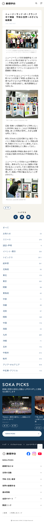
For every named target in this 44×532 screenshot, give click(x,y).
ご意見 (4, 513)
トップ (4, 444)
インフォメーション (16, 444)
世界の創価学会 (8, 486)
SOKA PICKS (10, 433)
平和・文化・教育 (8, 479)
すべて (6, 228)
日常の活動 (7, 473)
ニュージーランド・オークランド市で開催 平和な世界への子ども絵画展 (32, 444)
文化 (7, 425)
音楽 (15, 425)
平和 (8, 207)
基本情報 (6, 492)
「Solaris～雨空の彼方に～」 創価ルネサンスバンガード (16, 418)
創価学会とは (7, 466)
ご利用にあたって (15, 513)
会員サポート (7, 499)
